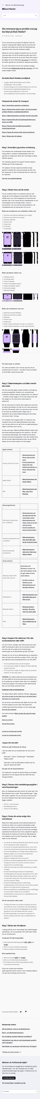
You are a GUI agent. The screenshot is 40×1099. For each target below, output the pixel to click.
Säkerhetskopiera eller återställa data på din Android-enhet (30, 539)
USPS (29, 942)
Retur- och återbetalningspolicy (13, 1033)
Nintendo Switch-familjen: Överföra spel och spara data (29, 609)
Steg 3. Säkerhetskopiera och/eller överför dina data (19, 116)
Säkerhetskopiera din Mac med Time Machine (29, 491)
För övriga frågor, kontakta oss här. (14, 1083)
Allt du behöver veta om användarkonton (16, 1029)
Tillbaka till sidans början (10, 1052)
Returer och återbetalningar (14, 5)
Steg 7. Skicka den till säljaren (12, 136)
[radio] (21, 1012)
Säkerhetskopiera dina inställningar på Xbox (29, 621)
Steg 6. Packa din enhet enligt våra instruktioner (18, 132)
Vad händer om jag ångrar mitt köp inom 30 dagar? (19, 1046)
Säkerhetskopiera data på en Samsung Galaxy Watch (29, 552)
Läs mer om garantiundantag (12, 178)
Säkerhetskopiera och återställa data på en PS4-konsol (30, 597)
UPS (25, 942)
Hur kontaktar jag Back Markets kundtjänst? (17, 1036)
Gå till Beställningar (8, 1078)
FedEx (6, 945)
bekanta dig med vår (18, 68)
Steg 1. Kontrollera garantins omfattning (15, 105)
